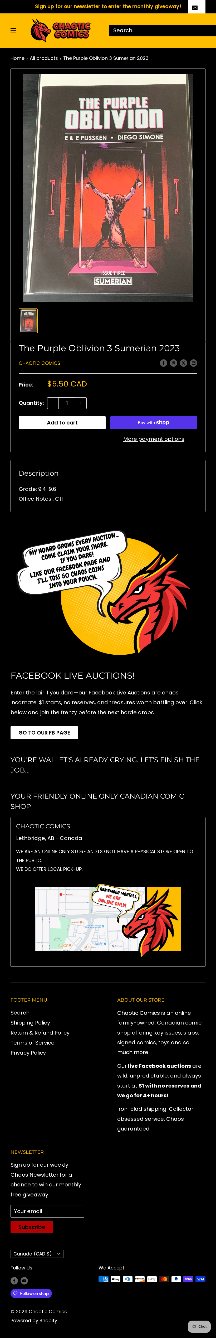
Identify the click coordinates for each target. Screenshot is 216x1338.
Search (20, 1012)
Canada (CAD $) (32, 1254)
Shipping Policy (30, 1022)
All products (44, 58)
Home (17, 58)
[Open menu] (13, 30)
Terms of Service (33, 1042)
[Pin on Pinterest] (173, 363)
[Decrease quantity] (52, 403)
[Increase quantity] (80, 403)
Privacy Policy (28, 1052)
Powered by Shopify (34, 1320)
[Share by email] (193, 363)
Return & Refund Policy (40, 1032)
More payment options (153, 439)
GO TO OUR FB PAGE (44, 732)
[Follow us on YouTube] (24, 1280)
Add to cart (62, 422)
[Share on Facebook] (163, 363)
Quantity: (31, 403)
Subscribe (31, 1227)
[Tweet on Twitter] (183, 363)
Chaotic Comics (39, 363)
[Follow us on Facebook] (14, 1280)
